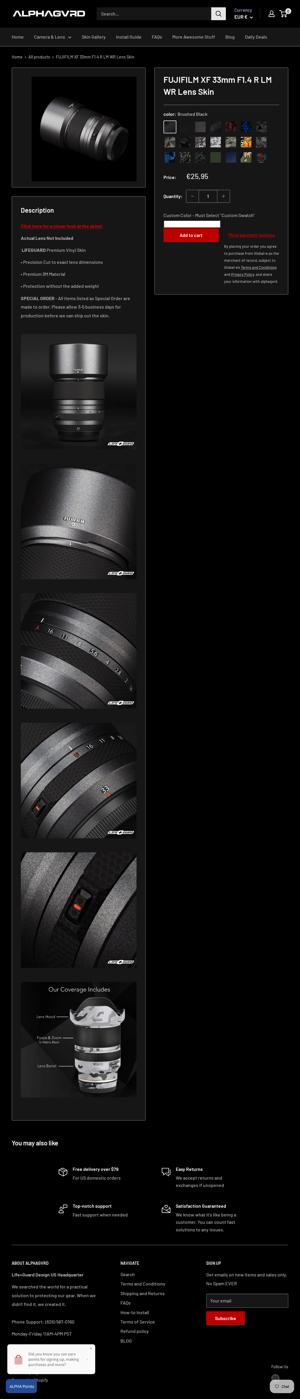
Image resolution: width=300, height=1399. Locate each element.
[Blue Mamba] (246, 127)
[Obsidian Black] (200, 127)
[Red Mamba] (231, 127)
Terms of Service (137, 1321)
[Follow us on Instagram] (275, 1378)
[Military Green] (215, 157)
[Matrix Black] (185, 127)
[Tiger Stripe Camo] (246, 157)
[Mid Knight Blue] (170, 157)
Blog (230, 36)
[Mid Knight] (261, 142)
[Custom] (261, 157)
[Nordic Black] (261, 127)
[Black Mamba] (215, 127)
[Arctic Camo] (215, 142)
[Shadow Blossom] (185, 157)
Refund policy (134, 1331)
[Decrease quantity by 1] (192, 196)
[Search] (218, 13)
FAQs (157, 36)
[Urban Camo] (231, 142)
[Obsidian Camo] (200, 142)
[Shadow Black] (185, 142)
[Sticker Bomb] (246, 142)
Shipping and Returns (142, 1293)
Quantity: (173, 196)
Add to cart (191, 235)
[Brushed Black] (170, 127)
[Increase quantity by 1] (223, 196)
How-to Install (134, 1312)
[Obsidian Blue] (231, 157)
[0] (283, 13)
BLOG (126, 1340)
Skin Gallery (94, 36)
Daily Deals (256, 36)
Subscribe (225, 1318)
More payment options (252, 235)
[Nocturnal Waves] (200, 157)
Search (127, 1274)
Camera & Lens (49, 36)
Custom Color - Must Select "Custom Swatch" (209, 215)
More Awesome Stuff (193, 36)
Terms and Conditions (142, 1283)
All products (39, 56)
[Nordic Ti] (170, 142)
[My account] (272, 14)
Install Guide (129, 36)
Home (18, 36)
